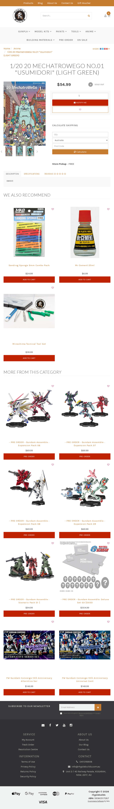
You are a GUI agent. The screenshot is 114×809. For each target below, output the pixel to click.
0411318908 (85, 761)
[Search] (89, 15)
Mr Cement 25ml (85, 265)
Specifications (32, 174)
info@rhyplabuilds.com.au (85, 766)
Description (12, 174)
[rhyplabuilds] (20, 15)
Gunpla (23, 31)
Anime (90, 31)
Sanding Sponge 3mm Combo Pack (29, 265)
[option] (25, 114)
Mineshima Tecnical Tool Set (29, 344)
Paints (60, 31)
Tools (75, 31)
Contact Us (67, 3)
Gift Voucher (84, 3)
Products (28, 3)
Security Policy (28, 776)
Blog (40, 3)
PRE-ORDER (66, 39)
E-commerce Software (96, 801)
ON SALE (82, 39)
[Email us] (43, 725)
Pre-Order (29, 456)
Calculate (81, 151)
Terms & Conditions (85, 713)
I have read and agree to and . (81, 714)
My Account (28, 739)
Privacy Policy (28, 766)
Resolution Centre (28, 749)
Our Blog (83, 744)
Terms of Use (28, 761)
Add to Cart (29, 279)
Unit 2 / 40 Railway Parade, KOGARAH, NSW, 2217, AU (85, 773)
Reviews (49, 174)
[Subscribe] (98, 707)
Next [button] (37, 151)
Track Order (28, 744)
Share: (96, 49)
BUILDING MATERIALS (40, 39)
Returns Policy (28, 771)
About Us (52, 3)
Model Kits (42, 31)
